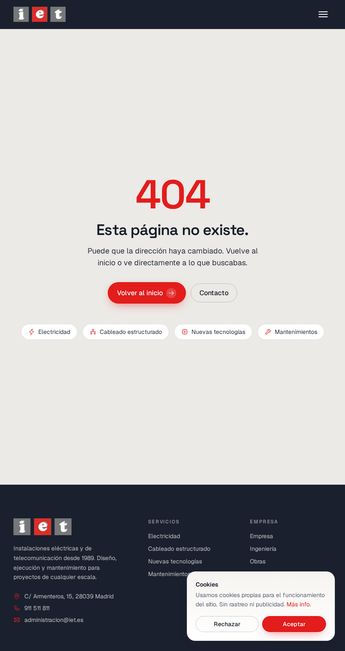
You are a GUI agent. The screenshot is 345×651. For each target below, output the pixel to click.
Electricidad (54, 332)
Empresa (261, 536)
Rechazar (227, 624)
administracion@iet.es (53, 620)
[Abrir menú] (323, 14)
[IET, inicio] (39, 14)
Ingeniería (263, 548)
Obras (257, 561)
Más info (298, 604)
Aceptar (293, 624)
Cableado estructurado (131, 332)
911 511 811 (37, 608)
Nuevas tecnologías (218, 332)
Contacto (213, 292)
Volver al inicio (140, 292)
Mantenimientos (296, 332)
